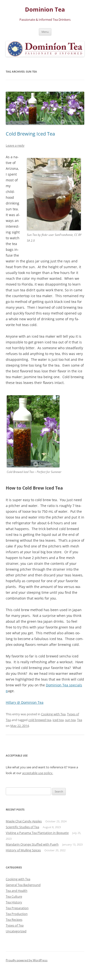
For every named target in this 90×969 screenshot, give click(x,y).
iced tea (58, 720)
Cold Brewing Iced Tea (30, 133)
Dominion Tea (45, 9)
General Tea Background (23, 885)
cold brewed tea (39, 720)
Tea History (14, 902)
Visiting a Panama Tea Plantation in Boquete (37, 833)
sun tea (70, 720)
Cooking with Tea (53, 714)
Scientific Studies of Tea (22, 827)
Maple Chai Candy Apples (24, 821)
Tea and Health (16, 890)
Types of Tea (15, 925)
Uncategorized (16, 931)
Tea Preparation (17, 908)
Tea (79, 720)
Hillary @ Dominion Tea (24, 702)
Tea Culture (14, 896)
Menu (45, 32)
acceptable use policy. (37, 773)
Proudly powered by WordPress (27, 960)
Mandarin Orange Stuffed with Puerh (32, 844)
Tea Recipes (14, 919)
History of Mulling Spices (23, 850)
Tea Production (17, 914)
